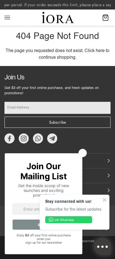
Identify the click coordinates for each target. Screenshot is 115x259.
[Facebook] (9, 138)
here (100, 51)
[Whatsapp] (38, 138)
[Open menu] (12, 18)
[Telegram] (52, 138)
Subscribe (57, 122)
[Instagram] (24, 138)
